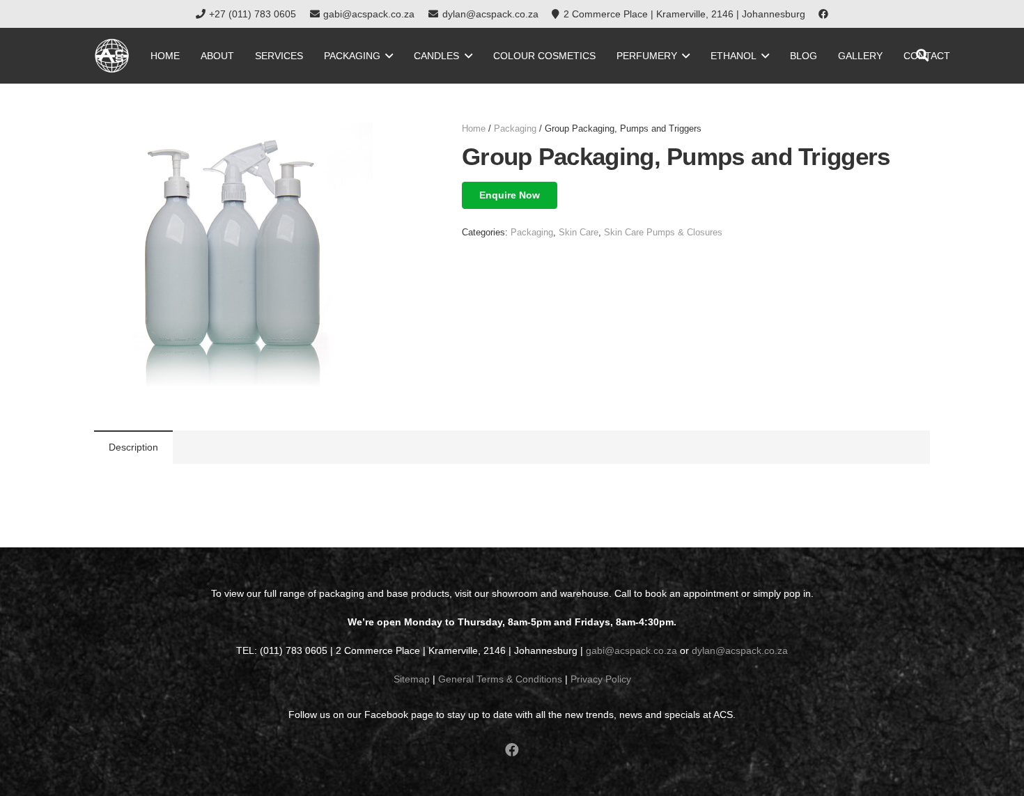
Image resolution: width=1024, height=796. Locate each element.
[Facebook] (823, 13)
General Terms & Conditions (500, 679)
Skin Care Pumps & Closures (663, 232)
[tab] (133, 447)
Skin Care (578, 232)
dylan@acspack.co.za (740, 650)
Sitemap (412, 679)
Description (133, 447)
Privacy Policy (601, 679)
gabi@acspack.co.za (631, 650)
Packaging (515, 129)
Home (474, 129)
